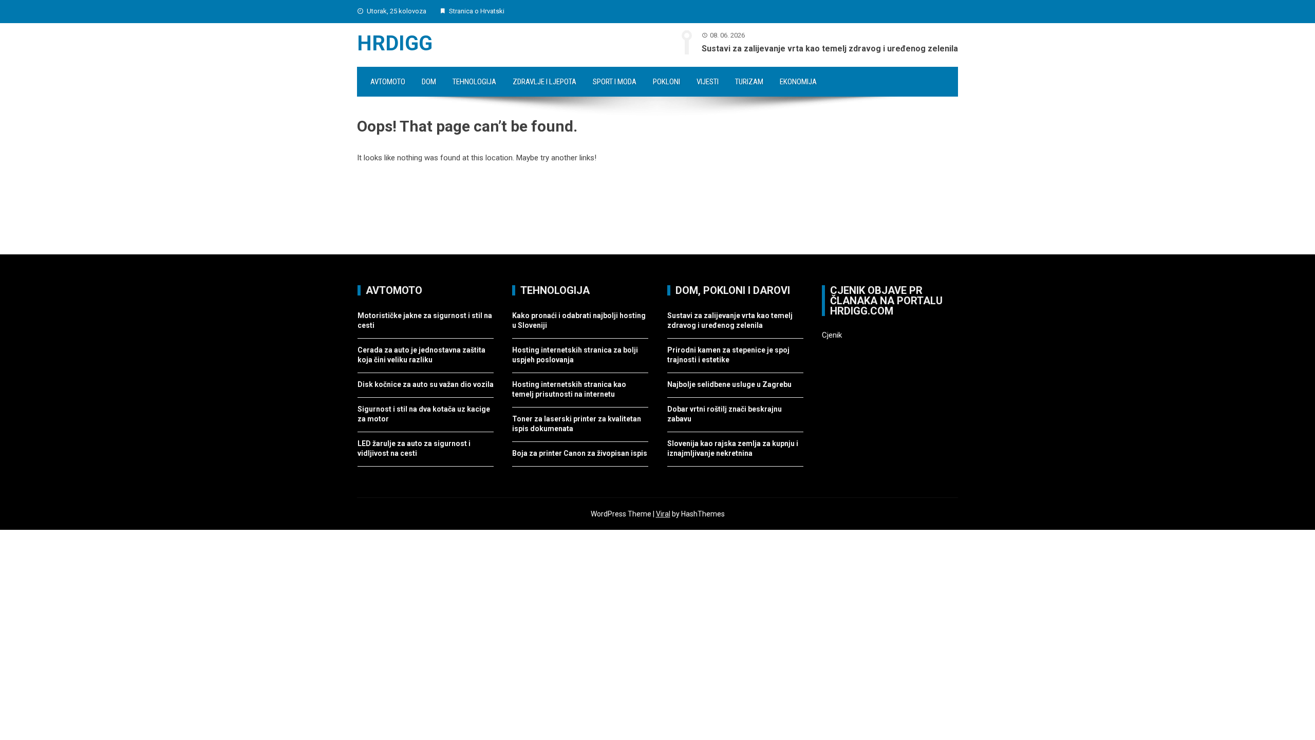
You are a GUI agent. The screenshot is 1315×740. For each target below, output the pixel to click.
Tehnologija (474, 81)
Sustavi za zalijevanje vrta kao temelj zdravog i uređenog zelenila (830, 48)
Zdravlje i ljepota (544, 81)
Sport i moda (614, 81)
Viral (663, 514)
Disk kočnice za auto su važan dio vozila (426, 384)
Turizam (749, 81)
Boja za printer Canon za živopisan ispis (579, 453)
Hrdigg (395, 43)
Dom (429, 81)
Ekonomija (798, 81)
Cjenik (832, 335)
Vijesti (708, 81)
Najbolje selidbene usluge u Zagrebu (729, 384)
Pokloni (666, 81)
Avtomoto (387, 81)
